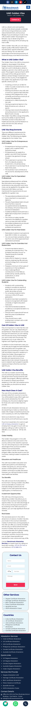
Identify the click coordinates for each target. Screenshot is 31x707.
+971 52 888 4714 (16, 547)
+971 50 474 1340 (19, 545)
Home (9, 15)
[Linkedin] (16, 2)
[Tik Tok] (25, 2)
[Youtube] (20, 2)
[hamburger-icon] (28, 7)
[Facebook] (7, 2)
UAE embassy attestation (10, 424)
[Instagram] (12, 2)
